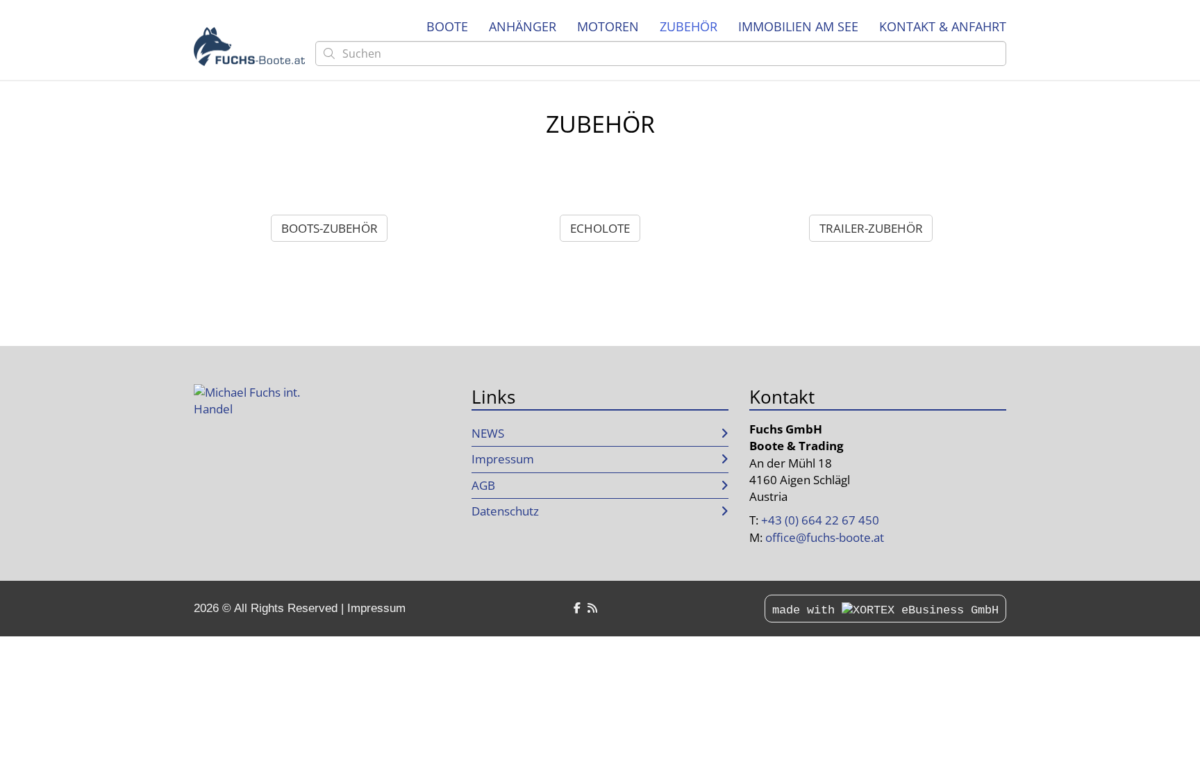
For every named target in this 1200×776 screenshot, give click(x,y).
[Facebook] (577, 608)
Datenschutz (505, 511)
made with (807, 610)
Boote (447, 26)
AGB (483, 485)
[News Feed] (592, 608)
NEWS (488, 433)
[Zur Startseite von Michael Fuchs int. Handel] (249, 47)
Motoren (608, 26)
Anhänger (522, 26)
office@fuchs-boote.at (824, 537)
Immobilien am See (798, 26)
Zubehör (688, 26)
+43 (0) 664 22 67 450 (820, 520)
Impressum (503, 459)
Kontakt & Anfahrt (942, 26)
